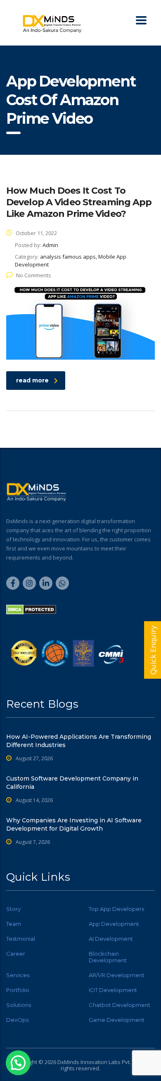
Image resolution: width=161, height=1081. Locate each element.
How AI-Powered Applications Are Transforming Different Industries (78, 741)
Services (17, 975)
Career (15, 953)
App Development (114, 923)
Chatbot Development (119, 1005)
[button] (18, 1062)
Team (13, 923)
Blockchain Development (108, 956)
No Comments (33, 275)
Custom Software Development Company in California (72, 782)
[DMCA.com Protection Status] (31, 609)
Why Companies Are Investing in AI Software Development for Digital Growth (74, 824)
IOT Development (113, 990)
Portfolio (17, 990)
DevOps (17, 1019)
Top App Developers (116, 909)
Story (13, 909)
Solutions (18, 1005)
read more (32, 380)
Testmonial (20, 938)
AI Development (111, 938)
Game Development (116, 1019)
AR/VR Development (116, 975)
